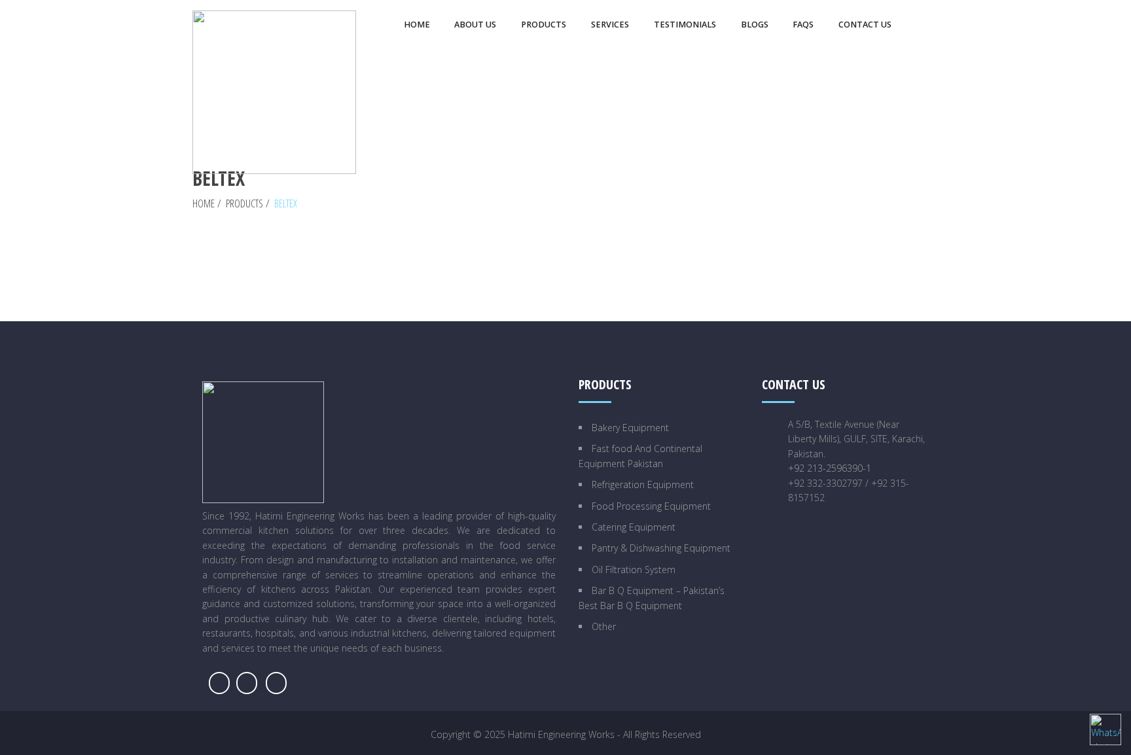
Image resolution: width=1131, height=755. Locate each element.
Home (203, 203)
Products (244, 203)
